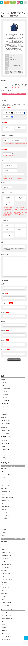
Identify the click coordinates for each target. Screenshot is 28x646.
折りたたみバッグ (6, 500)
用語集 (3, 624)
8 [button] (20, 33)
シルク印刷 (4, 596)
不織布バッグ (5, 477)
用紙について (5, 403)
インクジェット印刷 (6, 602)
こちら (18, 207)
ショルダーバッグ (6, 449)
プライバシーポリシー (7, 636)
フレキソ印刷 (5, 394)
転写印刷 (4, 599)
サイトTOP (4, 642)
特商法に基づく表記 (6, 633)
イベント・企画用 (6, 388)
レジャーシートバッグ (7, 564)
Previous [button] (3, 27)
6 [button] (16, 33)
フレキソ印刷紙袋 (6, 423)
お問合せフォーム (6, 639)
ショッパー (4, 382)
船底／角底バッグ (6, 491)
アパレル (4, 385)
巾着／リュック (5, 506)
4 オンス (4, 521)
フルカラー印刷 (5, 605)
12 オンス (4, 532)
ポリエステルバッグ (6, 480)
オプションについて (6, 411)
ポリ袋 (6, 437)
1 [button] (6, 33)
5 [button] (14, 33)
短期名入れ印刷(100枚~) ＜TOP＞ (13, 466)
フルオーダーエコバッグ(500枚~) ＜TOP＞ (13, 538)
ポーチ (3, 503)
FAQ (3, 621)
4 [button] (12, 33)
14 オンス (4, 535)
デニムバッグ (5, 483)
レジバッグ (4, 452)
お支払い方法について (7, 618)
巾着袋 (3, 446)
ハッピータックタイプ (7, 455)
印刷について (5, 406)
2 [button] (8, 33)
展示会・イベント (6, 430)
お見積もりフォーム (6, 457)
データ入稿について (6, 615)
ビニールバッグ (5, 561)
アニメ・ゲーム (5, 391)
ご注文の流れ (5, 612)
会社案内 (4, 627)
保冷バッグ (4, 509)
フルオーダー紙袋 (6, 420)
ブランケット (5, 512)
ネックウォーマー (6, 515)
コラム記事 (4, 630)
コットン (4, 471)
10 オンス (4, 529)
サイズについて (5, 400)
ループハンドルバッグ (7, 443)
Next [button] (24, 27)
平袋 (3, 494)
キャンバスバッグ (6, 474)
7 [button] (18, 33)
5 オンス (4, 523)
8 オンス (4, 526)
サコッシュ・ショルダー (7, 497)
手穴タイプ (4, 440)
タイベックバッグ (6, 552)
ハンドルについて (6, 409)
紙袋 (5, 376)
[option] (14, 27)
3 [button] (10, 33)
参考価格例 (4, 414)
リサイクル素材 (5, 567)
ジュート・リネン (6, 485)
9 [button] (21, 33)
